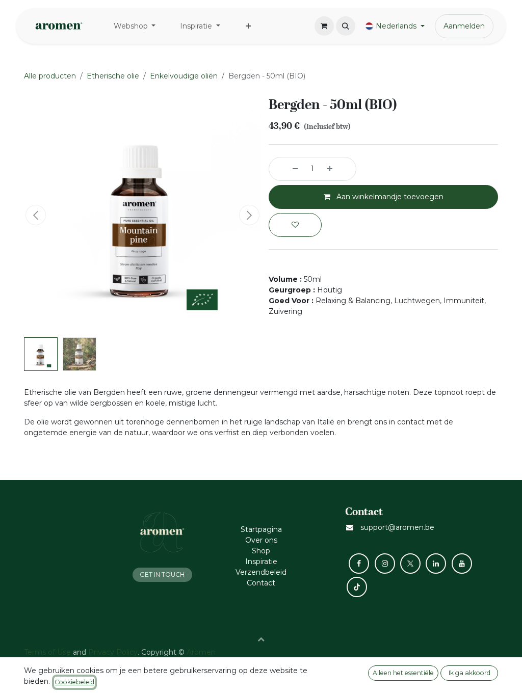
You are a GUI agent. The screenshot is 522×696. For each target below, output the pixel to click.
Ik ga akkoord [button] (469, 673)
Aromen (201, 652)
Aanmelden (464, 26)
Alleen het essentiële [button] (403, 673)
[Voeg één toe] (339, 168)
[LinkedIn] (436, 563)
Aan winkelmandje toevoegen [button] (388, 196)
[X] (410, 563)
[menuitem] (134, 26)
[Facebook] (359, 563)
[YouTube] (462, 563)
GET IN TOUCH (162, 574)
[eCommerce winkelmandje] (324, 26)
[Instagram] (385, 563)
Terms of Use (47, 652)
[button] (345, 26)
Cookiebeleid (74, 682)
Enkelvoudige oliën (184, 76)
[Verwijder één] (286, 168)
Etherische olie (113, 76)
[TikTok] (357, 587)
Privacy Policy (113, 652)
